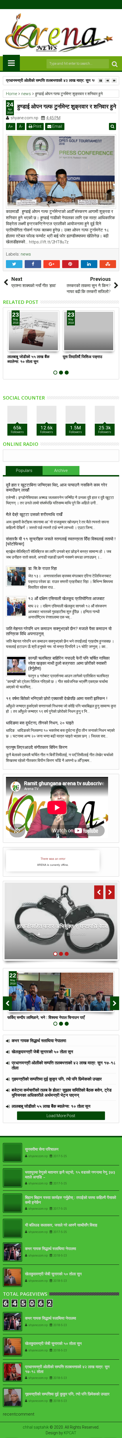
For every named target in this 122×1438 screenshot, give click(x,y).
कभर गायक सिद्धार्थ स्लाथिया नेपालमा (39, 1040)
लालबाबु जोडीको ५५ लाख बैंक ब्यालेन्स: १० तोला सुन (28, 359)
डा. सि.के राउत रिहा (42, 568)
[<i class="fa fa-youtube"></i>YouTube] (66, 4)
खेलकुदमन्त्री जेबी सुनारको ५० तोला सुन (42, 1051)
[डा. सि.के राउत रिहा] (16, 576)
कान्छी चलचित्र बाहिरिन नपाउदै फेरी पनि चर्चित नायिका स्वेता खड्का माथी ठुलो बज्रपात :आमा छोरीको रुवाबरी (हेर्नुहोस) (69, 663)
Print (36, 126)
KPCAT (70, 1433)
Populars (24, 470)
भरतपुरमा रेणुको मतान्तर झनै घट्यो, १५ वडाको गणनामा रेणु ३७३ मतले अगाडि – (70, 1174)
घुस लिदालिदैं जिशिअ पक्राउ (82, 356)
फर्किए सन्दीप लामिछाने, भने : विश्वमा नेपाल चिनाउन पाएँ (46, 1017)
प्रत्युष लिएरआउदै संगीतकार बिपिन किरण (36, 747)
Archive (61, 470)
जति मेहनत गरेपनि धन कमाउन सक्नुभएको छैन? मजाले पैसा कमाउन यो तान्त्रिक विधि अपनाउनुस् (59, 631)
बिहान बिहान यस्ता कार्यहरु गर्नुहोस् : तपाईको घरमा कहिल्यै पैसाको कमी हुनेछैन (70, 1200)
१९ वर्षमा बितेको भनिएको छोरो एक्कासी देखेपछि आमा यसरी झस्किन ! (56, 698)
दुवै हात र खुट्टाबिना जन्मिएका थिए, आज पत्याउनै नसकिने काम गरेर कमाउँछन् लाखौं (56, 487)
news (26, 254)
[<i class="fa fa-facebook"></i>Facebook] (48, 4)
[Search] (114, 63)
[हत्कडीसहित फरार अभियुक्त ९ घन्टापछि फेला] (61, 921)
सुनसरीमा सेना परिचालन (41, 1149)
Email (56, 126)
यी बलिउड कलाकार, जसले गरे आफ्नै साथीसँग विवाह (61, 1225)
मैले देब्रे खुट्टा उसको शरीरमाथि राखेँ (34, 514)
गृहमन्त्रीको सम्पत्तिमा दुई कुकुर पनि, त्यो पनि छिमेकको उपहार (57, 1079)
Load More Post (61, 1115)
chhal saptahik (36, 1427)
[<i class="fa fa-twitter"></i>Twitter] (57, 4)
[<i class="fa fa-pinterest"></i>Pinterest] (74, 4)
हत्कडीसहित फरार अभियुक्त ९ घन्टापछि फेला (62, 926)
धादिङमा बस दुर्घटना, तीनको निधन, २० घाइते (39, 723)
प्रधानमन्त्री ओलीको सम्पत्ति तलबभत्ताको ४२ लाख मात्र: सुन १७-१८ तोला (58, 80)
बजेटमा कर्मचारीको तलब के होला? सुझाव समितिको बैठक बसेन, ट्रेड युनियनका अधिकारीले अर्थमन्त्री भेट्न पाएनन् (62, 1092)
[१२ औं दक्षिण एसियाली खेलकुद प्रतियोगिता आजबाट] (16, 606)
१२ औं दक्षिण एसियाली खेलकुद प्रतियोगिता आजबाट (66, 598)
